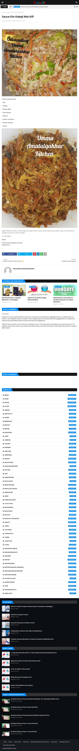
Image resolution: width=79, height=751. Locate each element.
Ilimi (38, 473)
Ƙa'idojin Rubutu (38, 589)
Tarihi (38, 526)
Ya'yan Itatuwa (38, 578)
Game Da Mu (17, 742)
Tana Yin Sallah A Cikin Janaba (20, 669)
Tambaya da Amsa (64, 742)
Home (3, 12)
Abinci (38, 395)
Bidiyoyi (38, 425)
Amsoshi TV (38, 414)
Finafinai (38, 447)
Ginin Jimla (38, 455)
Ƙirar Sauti (38, 593)
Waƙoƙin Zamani (38, 575)
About (10, 742)
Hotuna (38, 470)
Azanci (38, 417)
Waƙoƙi (38, 560)
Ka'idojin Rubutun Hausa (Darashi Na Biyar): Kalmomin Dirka (30, 715)
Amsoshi (14, 748)
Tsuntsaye (38, 541)
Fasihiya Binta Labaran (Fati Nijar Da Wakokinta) (26, 631)
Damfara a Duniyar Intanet (19, 614)
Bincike (38, 429)
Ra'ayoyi (38, 515)
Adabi (38, 399)
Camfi (38, 436)
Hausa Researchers (38, 466)
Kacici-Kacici (38, 481)
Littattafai (38, 503)
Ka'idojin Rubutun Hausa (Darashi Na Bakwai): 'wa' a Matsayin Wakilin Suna (35, 699)
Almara (38, 410)
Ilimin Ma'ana (38, 477)
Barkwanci (38, 421)
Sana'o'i (38, 522)
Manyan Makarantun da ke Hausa (40, 742)
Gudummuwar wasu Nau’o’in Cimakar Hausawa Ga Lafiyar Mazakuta (63, 300)
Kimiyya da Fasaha (38, 488)
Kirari (38, 496)
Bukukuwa (38, 432)
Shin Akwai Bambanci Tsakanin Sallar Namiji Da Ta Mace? (37, 7)
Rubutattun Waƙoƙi (38, 518)
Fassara (38, 444)
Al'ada (8, 12)
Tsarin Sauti (38, 533)
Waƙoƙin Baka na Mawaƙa (38, 571)
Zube (38, 586)
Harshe (38, 459)
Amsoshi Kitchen (7, 21)
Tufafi (38, 545)
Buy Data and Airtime (9, 745)
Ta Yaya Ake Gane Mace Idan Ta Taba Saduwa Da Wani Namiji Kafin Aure (34, 653)
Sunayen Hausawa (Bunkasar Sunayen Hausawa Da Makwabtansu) (32, 639)
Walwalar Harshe (38, 548)
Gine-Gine (38, 451)
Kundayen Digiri (38, 500)
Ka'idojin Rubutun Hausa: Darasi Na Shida (24, 707)
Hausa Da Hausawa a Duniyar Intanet (23, 623)
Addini (38, 402)
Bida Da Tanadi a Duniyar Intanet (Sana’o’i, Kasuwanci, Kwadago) (32, 606)
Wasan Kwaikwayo (38, 552)
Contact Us (26, 742)
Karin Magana (38, 485)
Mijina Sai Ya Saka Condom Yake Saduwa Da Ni (25, 661)
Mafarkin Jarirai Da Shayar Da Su (21, 677)
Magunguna (38, 507)
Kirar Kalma (38, 492)
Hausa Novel (38, 462)
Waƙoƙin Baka (38, 563)
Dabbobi (38, 440)
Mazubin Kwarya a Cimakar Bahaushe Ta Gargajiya (11, 299)
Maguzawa (38, 511)
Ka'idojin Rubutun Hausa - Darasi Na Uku (24, 731)
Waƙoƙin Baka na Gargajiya (38, 567)
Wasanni (38, 556)
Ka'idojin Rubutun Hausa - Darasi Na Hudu (24, 723)
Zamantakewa (38, 582)
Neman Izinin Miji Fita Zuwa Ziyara (22, 685)
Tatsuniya (38, 530)
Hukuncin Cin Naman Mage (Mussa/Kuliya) (37, 299)
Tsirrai (38, 537)
